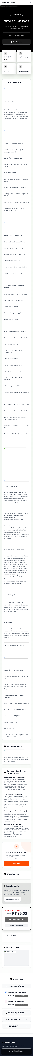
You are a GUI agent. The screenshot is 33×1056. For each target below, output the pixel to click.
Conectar (17, 863)
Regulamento (17, 42)
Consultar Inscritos (17, 925)
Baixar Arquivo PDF (13, 899)
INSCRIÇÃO (8, 2)
